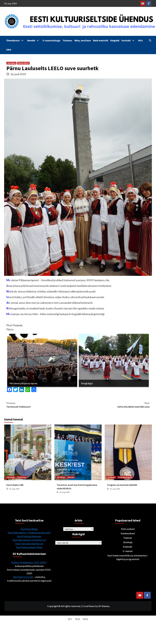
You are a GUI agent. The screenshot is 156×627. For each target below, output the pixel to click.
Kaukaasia (21, 477)
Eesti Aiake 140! (14, 484)
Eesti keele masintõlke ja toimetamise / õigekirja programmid (127, 557)
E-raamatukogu (51, 40)
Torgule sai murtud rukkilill (122, 484)
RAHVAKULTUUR (23, 576)
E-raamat (128, 551)
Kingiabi (114, 40)
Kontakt (126, 40)
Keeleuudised (128, 533)
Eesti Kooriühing (29, 528)
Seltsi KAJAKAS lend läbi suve (133, 404)
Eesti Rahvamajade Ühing (29, 547)
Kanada (71, 477)
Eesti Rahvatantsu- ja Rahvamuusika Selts (29, 532)
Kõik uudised (128, 528)
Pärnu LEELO (23, 63)
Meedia (31, 40)
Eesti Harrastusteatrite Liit (29, 543)
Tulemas (67, 40)
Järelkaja (11, 63)
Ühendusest (13, 40)
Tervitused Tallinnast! (18, 404)
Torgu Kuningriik (125, 477)
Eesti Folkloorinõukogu (29, 536)
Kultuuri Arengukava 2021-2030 (28, 562)
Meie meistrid (100, 40)
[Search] (150, 40)
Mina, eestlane (82, 40)
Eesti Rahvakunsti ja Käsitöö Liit (29, 539)
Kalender (127, 546)
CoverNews (88, 606)
